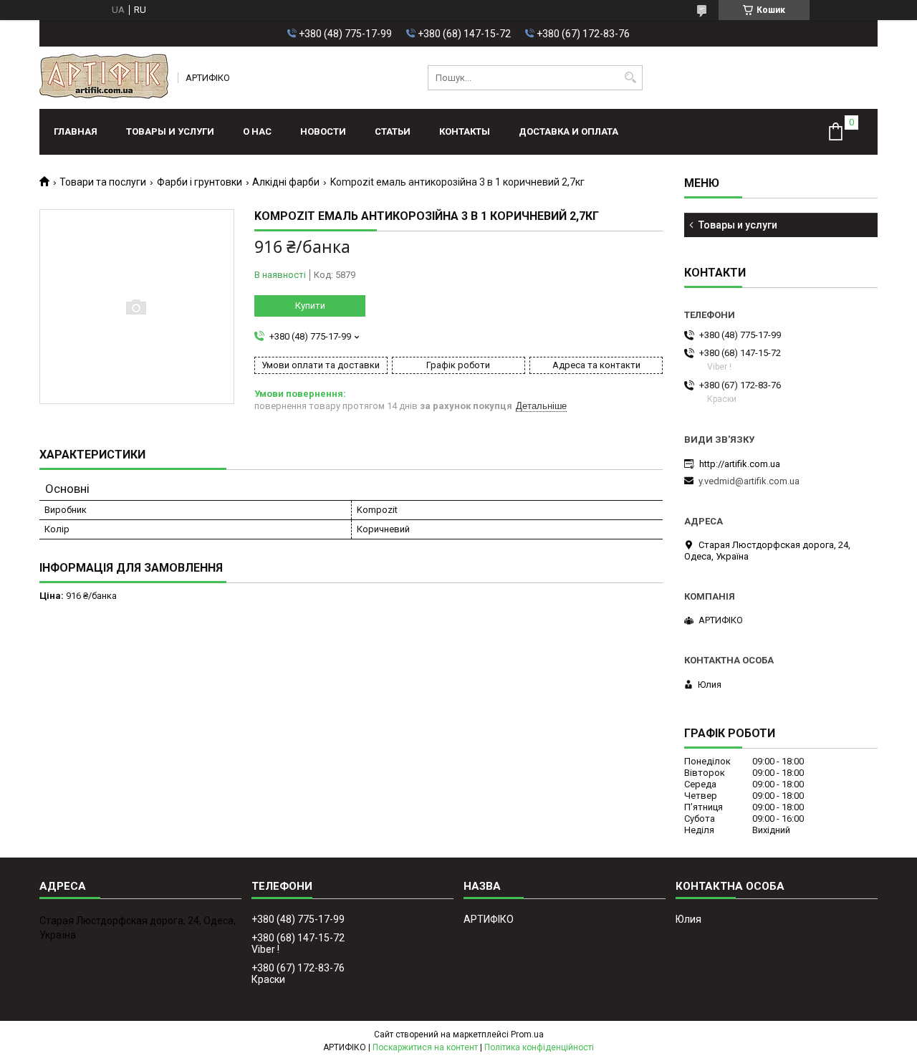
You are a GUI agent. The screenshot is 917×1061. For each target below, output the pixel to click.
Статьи (393, 131)
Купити (310, 305)
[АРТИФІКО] (103, 78)
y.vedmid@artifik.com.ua (749, 481)
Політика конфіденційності (539, 1047)
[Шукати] (630, 77)
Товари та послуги (102, 182)
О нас (257, 131)
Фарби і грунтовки (199, 182)
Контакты (464, 131)
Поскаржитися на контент (425, 1047)
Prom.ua (527, 1034)
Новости (323, 131)
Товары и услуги (170, 131)
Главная (75, 131)
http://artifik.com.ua (739, 464)
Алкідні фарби (286, 182)
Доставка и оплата (568, 131)
